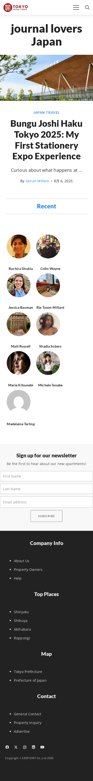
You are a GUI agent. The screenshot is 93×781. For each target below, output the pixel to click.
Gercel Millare (37, 181)
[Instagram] (25, 747)
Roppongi (22, 638)
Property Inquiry (27, 722)
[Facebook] (7, 747)
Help (18, 578)
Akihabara (22, 629)
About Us (21, 560)
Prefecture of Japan (30, 680)
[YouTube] (42, 747)
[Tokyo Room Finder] (15, 7)
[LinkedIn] (33, 747)
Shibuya (21, 620)
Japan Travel (46, 113)
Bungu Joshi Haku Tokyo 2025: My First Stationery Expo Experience (46, 139)
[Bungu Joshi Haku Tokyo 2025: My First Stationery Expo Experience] (46, 99)
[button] (76, 7)
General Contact (27, 714)
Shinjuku (21, 611)
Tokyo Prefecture (28, 671)
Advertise (22, 731)
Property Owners (28, 569)
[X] (16, 747)
